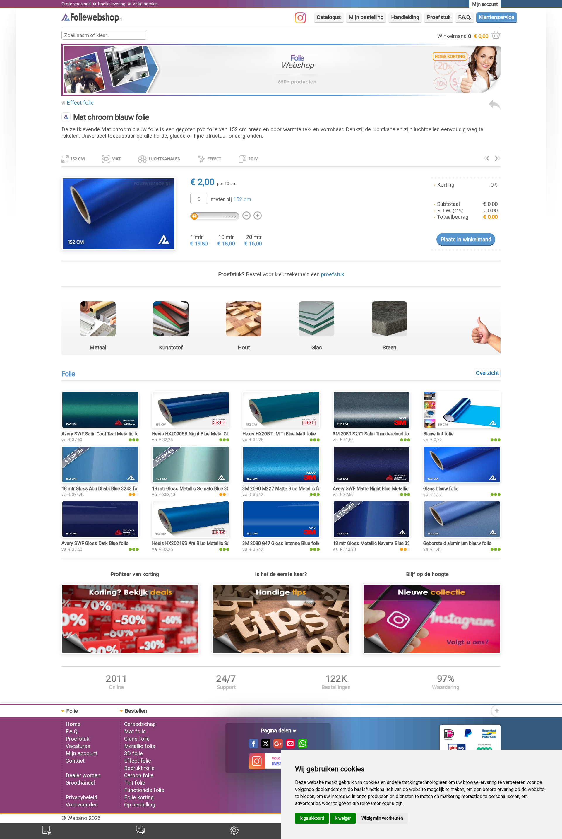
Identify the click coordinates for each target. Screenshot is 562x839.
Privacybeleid (81, 797)
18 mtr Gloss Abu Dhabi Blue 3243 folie (101, 488)
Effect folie (80, 103)
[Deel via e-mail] (289, 746)
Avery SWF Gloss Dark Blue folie (94, 543)
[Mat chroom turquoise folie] (498, 159)
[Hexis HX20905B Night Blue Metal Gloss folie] (190, 426)
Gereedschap (140, 724)
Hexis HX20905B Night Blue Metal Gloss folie (199, 434)
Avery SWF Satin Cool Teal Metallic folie (102, 434)
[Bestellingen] (46, 833)
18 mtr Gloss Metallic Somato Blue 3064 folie (198, 488)
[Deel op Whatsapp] (301, 746)
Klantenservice (496, 17)
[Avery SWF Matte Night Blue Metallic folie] (371, 481)
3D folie (133, 753)
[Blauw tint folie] (462, 426)
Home (73, 724)
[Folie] (91, 21)
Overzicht (487, 373)
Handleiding (405, 17)
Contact (75, 761)
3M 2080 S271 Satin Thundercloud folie (373, 434)
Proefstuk (438, 17)
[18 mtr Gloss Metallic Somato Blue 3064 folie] (190, 481)
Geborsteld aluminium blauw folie (457, 543)
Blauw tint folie (438, 434)
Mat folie (135, 731)
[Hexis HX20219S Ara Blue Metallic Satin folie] (190, 536)
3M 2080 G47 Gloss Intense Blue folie (281, 543)
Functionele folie (144, 790)
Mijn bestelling (366, 17)
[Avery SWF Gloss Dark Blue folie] (100, 536)
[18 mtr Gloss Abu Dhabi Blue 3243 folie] (100, 481)
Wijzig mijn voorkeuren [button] (382, 818)
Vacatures (78, 746)
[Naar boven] (496, 715)
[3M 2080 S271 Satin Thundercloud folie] (371, 426)
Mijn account (81, 753)
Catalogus (329, 17)
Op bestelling (139, 805)
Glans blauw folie (440, 488)
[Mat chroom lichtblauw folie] (486, 159)
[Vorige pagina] (495, 108)
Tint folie (134, 783)
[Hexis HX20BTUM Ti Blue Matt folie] (281, 426)
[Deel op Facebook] (253, 746)
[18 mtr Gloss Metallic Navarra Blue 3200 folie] (371, 536)
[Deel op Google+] (276, 746)
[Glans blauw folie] (462, 481)
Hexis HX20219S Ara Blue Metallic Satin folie (198, 543)
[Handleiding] (281, 652)
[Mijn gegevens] (234, 833)
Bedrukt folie (139, 768)
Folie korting (139, 797)
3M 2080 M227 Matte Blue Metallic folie (283, 488)
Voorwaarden (82, 805)
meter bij (231, 199)
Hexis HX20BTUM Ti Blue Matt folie (279, 434)
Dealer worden (83, 775)
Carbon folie (138, 775)
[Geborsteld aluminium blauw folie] (462, 536)
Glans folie (137, 739)
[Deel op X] (264, 746)
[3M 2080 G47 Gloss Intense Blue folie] (281, 536)
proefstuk (332, 274)
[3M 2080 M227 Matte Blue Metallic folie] (281, 481)
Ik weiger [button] (343, 818)
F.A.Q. (464, 17)
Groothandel (80, 783)
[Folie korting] (130, 652)
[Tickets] (140, 833)
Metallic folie (139, 746)
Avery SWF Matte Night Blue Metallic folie (376, 488)
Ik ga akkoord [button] (312, 818)
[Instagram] (303, 21)
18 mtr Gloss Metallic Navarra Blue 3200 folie (379, 543)
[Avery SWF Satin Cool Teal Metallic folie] (100, 426)
